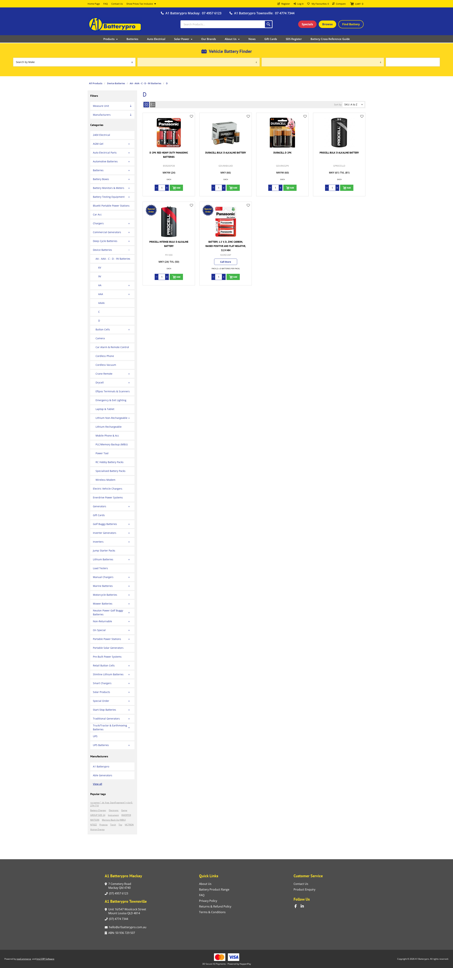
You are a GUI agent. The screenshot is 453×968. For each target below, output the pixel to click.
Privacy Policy (208, 901)
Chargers (98, 223)
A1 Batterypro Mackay (182, 13)
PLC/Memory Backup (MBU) (112, 444)
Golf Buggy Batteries (105, 524)
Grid (146, 104)
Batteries (98, 170)
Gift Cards (99, 515)
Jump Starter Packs (104, 550)
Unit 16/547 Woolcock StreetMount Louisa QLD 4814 (127, 911)
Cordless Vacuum (106, 364)
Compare (341, 3)
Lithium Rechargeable (109, 426)
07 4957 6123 (211, 13)
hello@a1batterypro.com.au (127, 927)
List (152, 104)
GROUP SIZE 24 (97, 815)
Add (178, 187)
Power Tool (102, 453)
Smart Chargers (102, 683)
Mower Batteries (102, 603)
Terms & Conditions (212, 912)
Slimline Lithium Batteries (108, 674)
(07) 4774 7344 (118, 919)
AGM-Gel (98, 143)
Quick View (191, 121)
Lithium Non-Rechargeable (111, 418)
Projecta (103, 824)
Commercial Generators (107, 232)
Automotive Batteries (105, 161)
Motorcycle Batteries (105, 594)
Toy (120, 824)
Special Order (101, 701)
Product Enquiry (304, 889)
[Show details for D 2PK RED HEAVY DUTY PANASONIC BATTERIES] (168, 132)
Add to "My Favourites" (191, 116)
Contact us (301, 884)
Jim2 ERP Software (45, 958)
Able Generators (102, 775)
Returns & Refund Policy (215, 906)
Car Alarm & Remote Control (112, 347)
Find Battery (351, 24)
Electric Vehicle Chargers (107, 488)
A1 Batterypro (101, 766)
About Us (205, 884)
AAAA (101, 303)
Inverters (98, 541)
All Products (95, 83)
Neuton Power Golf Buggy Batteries (108, 612)
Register (285, 3)
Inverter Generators (104, 532)
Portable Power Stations (107, 639)
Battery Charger (98, 810)
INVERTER (126, 815)
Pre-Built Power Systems (107, 656)
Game (124, 810)
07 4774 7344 (284, 13)
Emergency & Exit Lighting (111, 400)
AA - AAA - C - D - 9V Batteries (113, 258)
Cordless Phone (105, 356)
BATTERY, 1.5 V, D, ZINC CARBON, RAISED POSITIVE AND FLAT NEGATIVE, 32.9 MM (225, 246)
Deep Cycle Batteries (105, 241)
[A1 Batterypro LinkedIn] (304, 906)
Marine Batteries (103, 586)
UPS (95, 736)
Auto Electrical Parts (105, 152)
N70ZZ (93, 824)
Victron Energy (97, 829)
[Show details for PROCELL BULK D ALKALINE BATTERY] (339, 132)
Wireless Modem (105, 479)
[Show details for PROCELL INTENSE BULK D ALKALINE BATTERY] (168, 221)
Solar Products (101, 692)
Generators (99, 506)
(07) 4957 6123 (118, 893)
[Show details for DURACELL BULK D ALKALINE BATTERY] (225, 132)
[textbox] (226, 24)
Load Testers (100, 568)
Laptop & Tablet (105, 409)
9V (99, 276)
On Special (99, 630)
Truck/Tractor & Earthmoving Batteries (110, 727)
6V (99, 267)
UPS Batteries (101, 745)
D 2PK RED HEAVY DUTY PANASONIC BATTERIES (169, 154)
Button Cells (103, 329)
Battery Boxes (101, 179)
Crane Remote (104, 373)
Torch (113, 824)
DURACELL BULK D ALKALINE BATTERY (225, 152)
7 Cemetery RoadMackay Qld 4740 (119, 886)
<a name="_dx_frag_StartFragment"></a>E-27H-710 (111, 804)
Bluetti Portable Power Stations (111, 205)
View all (97, 784)
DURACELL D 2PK (282, 152)
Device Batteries (102, 250)
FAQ (201, 895)
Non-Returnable (102, 621)
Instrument (113, 815)
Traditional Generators (106, 718)
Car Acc (97, 214)
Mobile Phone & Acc (107, 435)
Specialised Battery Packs (110, 471)
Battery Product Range (214, 889)
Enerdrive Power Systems (108, 497)
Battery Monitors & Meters (108, 188)
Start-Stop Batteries (104, 709)
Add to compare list (191, 126)
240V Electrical (101, 135)
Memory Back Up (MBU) (114, 819)
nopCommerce (23, 958)
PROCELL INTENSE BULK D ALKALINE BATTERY (168, 244)
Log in (300, 3)
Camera (100, 338)
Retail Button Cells (104, 665)
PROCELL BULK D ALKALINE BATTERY (339, 152)
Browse (327, 24)
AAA (100, 294)
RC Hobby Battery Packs (110, 462)
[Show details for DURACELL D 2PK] (282, 132)
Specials (307, 24)
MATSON (94, 819)
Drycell (100, 382)
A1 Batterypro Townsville (253, 13)
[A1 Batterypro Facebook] (297, 906)
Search (268, 24)
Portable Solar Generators (108, 647)
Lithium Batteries (103, 559)
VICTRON (129, 824)
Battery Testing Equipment (109, 196)
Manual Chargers (103, 577)
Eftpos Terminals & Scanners (113, 391)
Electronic (114, 810)
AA (99, 285)
